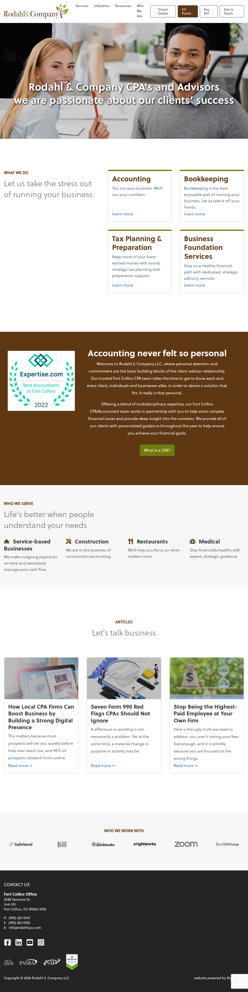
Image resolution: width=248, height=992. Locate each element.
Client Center (163, 11)
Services (81, 5)
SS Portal (186, 11)
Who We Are (140, 10)
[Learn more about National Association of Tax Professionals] (52, 962)
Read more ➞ (41, 765)
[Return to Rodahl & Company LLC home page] (36, 11)
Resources (123, 5)
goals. (181, 433)
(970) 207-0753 (19, 922)
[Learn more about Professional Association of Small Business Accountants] (28, 962)
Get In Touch (228, 11)
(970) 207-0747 (19, 917)
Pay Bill (206, 11)
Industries (101, 5)
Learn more (122, 214)
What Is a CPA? (157, 450)
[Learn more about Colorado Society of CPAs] (9, 962)
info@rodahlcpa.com (25, 927)
